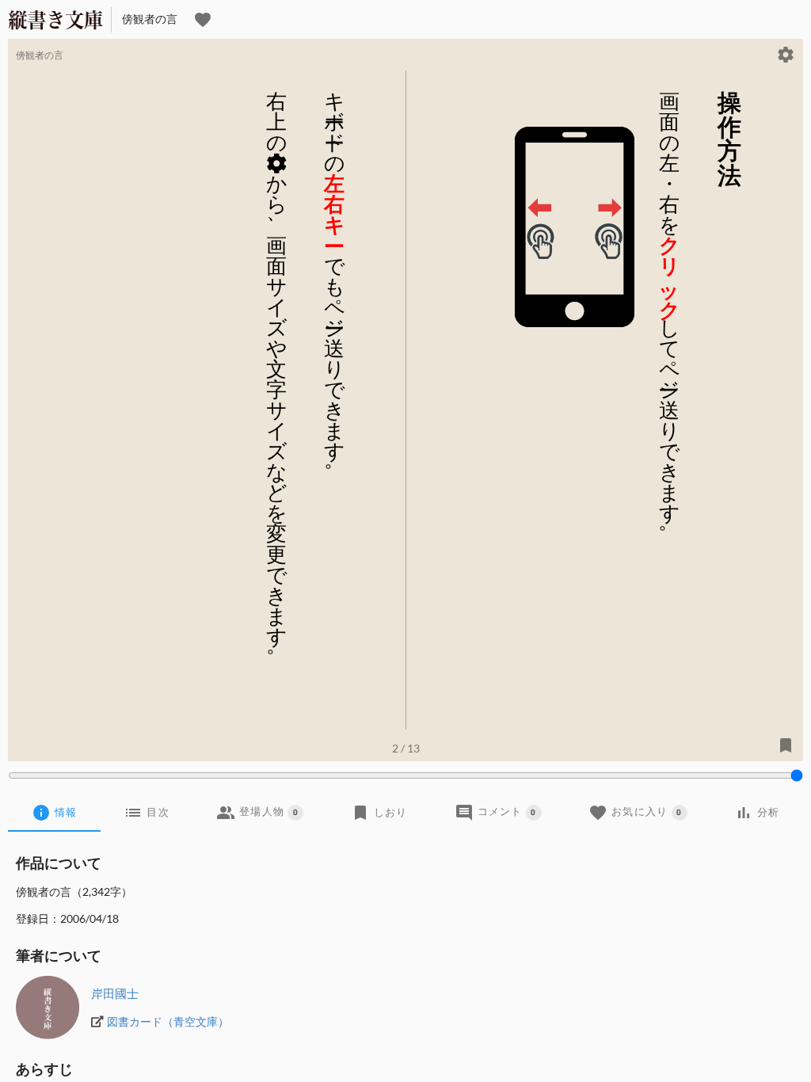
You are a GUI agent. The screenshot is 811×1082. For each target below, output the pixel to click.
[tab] (54, 813)
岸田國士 (115, 993)
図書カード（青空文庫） (168, 1021)
